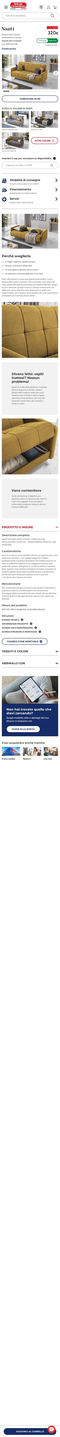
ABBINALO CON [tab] (13, 663)
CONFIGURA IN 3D (30, 98)
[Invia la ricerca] (52, 16)
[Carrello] (55, 7)
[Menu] (6, 7)
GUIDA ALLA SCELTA (23, 729)
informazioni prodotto (15, 624)
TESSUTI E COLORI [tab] (15, 651)
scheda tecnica (10, 620)
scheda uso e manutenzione (17, 628)
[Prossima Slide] (55, 73)
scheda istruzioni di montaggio (19, 632)
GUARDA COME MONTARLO (22, 641)
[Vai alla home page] (23, 6)
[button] (30, 72)
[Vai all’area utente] (48, 7)
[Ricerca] (46, 7)
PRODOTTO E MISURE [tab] (17, 527)
